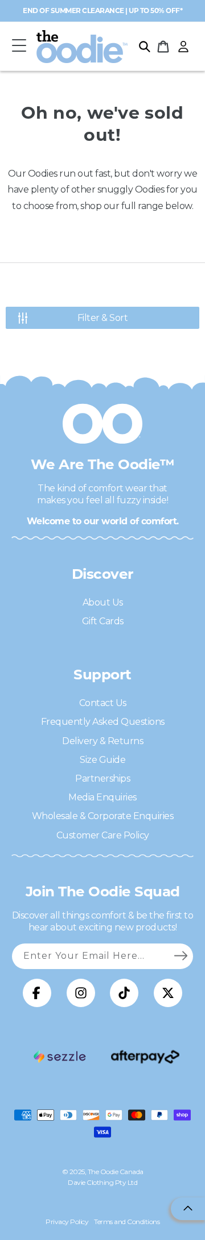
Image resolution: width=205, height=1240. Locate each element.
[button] (19, 46)
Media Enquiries (102, 797)
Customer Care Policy (102, 835)
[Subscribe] (180, 956)
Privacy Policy (67, 1221)
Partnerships (102, 778)
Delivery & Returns (102, 741)
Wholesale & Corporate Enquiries (103, 816)
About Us (103, 602)
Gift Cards (103, 621)
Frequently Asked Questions (103, 721)
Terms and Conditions (126, 1221)
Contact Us (102, 703)
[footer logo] (60, 1056)
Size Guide (102, 759)
